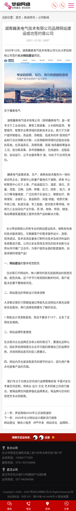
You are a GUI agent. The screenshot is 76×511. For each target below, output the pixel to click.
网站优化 (51, 422)
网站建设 (15, 263)
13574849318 (62, 5)
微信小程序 (24, 422)
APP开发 (38, 422)
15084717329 (54, 5)
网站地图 (63, 496)
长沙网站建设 (26, 55)
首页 (18, 17)
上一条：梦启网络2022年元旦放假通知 (27, 413)
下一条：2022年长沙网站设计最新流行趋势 (30, 418)
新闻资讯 (29, 17)
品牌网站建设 (68, 422)
